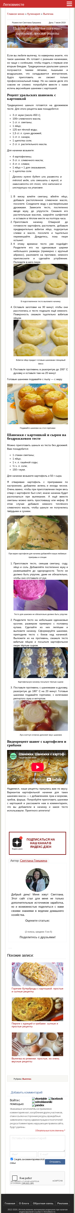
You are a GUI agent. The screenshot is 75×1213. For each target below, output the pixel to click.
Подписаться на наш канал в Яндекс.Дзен (41, 843)
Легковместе (13, 5)
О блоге (24, 1203)
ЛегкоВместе (49, 1212)
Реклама (62, 1203)
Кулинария (33, 13)
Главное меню (15, 13)
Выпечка (48, 13)
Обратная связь (43, 1203)
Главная (10, 1203)
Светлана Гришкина (33, 860)
